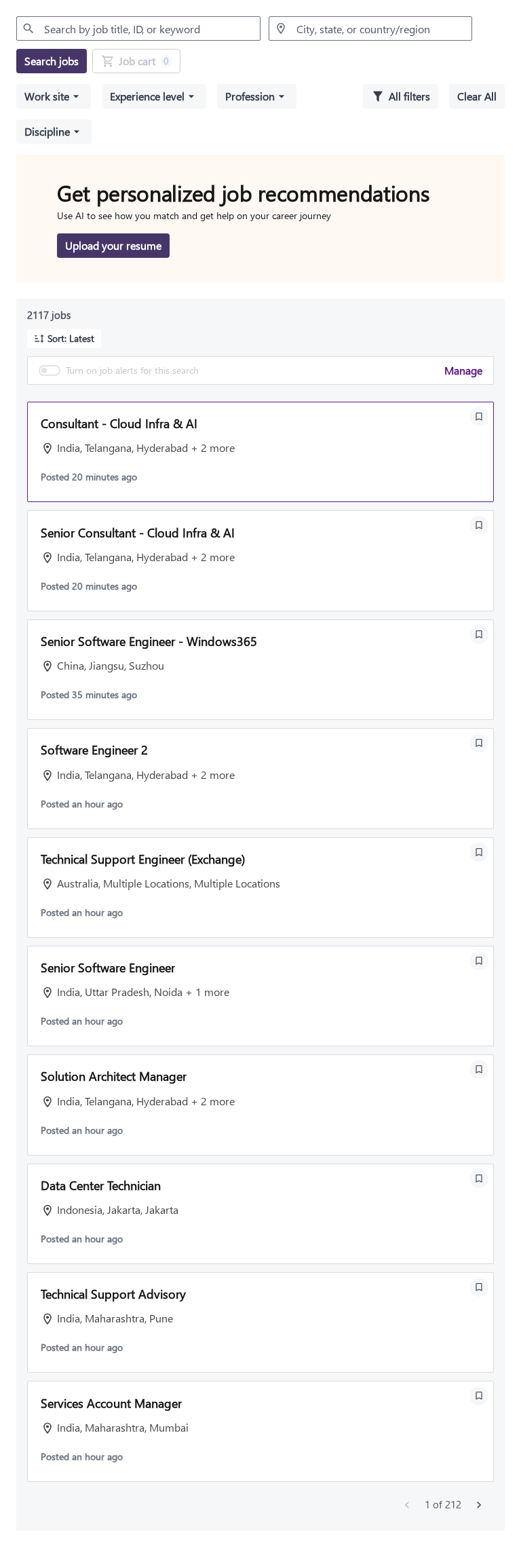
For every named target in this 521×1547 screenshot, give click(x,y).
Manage (463, 370)
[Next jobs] (479, 1505)
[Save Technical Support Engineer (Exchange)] (478, 852)
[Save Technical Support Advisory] (478, 1287)
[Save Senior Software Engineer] (478, 960)
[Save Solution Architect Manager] (478, 1069)
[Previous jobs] (407, 1505)
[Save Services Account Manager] (478, 1395)
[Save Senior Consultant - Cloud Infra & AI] (478, 525)
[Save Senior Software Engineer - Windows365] (478, 634)
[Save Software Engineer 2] (478, 742)
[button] (53, 96)
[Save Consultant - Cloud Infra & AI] (478, 416)
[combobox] (138, 28)
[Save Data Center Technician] (478, 1178)
